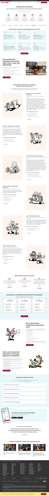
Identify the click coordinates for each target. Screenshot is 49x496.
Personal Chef (25, 432)
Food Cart (22, 430)
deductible (34, 338)
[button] (8, 17)
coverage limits (29, 338)
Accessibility (36, 481)
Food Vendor (37, 430)
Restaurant (33, 432)
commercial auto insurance (14, 368)
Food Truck (29, 430)
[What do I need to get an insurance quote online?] (44, 393)
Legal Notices (44, 487)
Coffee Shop (34, 429)
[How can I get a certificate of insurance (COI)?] (44, 397)
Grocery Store (16, 432)
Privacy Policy (31, 481)
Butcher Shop (20, 429)
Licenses (34, 481)
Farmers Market (13, 430)
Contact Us (4, 478)
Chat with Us (14, 478)
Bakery (13, 429)
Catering (27, 429)
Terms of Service (27, 481)
